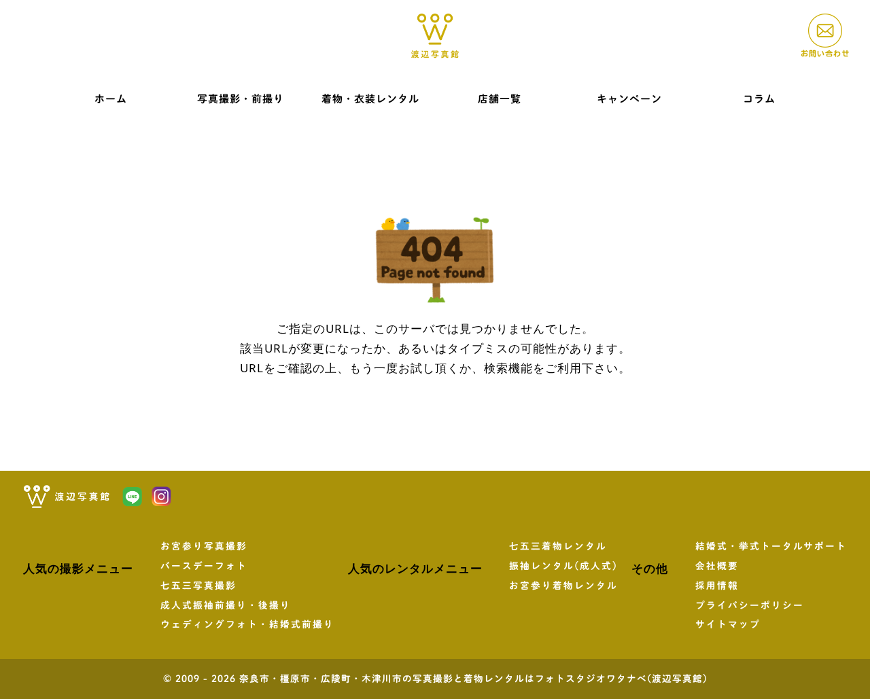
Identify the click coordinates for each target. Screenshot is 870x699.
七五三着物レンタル (558, 546)
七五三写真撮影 (198, 585)
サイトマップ (728, 624)
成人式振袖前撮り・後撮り (225, 605)
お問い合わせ (825, 53)
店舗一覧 (499, 99)
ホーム (110, 99)
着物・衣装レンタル (370, 99)
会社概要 (717, 566)
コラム (759, 99)
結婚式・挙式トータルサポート (771, 546)
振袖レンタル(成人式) (563, 566)
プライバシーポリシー (749, 605)
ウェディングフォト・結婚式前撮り (247, 624)
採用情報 (717, 585)
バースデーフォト (203, 566)
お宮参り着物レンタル (563, 585)
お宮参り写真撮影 (203, 546)
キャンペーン (629, 99)
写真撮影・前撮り (240, 99)
